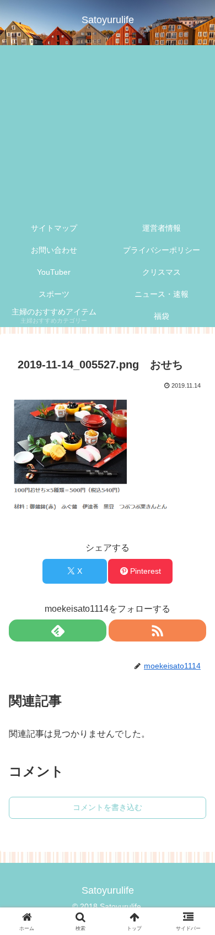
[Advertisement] (107, 131)
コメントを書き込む (107, 807)
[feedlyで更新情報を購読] (57, 630)
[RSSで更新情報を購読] (157, 630)
